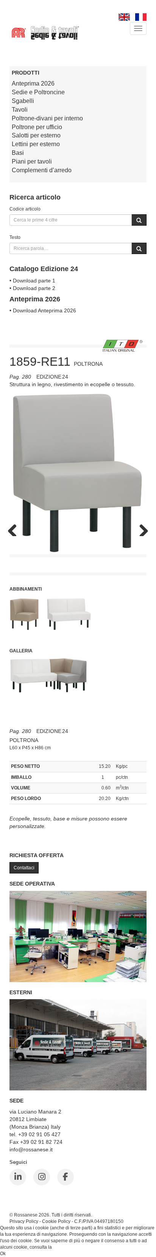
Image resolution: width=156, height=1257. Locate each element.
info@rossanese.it (31, 1149)
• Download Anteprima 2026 (42, 310)
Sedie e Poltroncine (38, 92)
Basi (18, 153)
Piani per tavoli (32, 161)
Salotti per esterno (36, 135)
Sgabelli (23, 101)
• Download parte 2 (32, 288)
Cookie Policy (56, 1221)
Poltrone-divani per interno (47, 118)
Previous (15, 528)
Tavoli (20, 109)
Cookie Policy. (67, 1247)
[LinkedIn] (17, 1177)
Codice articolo (25, 208)
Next (140, 528)
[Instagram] (41, 1177)
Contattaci (24, 867)
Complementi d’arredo (42, 170)
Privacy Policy (23, 1221)
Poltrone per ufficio (37, 127)
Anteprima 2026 (33, 83)
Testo (14, 237)
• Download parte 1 (32, 281)
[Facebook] (65, 1177)
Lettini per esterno (36, 144)
